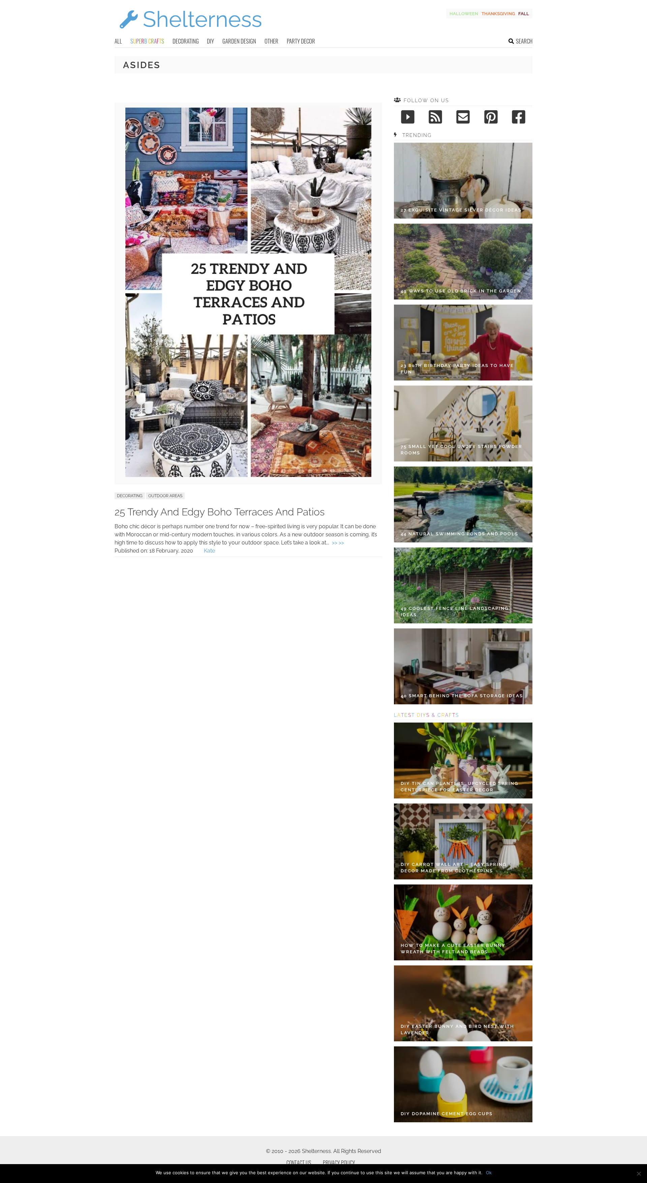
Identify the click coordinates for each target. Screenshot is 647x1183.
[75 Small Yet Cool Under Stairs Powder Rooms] (463, 423)
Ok (489, 1172)
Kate (209, 550)
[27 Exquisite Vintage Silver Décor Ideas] (463, 181)
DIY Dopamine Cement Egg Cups (447, 1113)
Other (271, 41)
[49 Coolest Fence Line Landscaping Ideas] (463, 585)
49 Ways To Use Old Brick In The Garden (461, 290)
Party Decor (301, 41)
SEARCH (524, 41)
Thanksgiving (498, 13)
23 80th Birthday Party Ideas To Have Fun (457, 369)
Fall (523, 13)
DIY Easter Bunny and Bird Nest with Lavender (457, 1030)
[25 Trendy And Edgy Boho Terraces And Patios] (248, 475)
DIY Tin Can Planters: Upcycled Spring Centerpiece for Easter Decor (459, 787)
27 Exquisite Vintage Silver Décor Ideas (461, 210)
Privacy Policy (339, 1163)
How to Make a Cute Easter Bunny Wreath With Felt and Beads (453, 949)
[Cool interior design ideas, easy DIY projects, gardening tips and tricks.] (190, 32)
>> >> (338, 542)
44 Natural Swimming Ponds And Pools (459, 533)
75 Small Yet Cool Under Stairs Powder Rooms (461, 450)
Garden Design (239, 41)
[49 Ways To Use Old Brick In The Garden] (463, 262)
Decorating (186, 41)
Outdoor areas (165, 496)
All (118, 41)
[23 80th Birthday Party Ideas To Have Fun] (463, 343)
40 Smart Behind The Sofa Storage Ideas (462, 695)
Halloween (464, 13)
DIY (210, 41)
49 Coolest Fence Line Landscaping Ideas (455, 612)
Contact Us (298, 1163)
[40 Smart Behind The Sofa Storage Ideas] (463, 666)
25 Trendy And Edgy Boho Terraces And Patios (220, 512)
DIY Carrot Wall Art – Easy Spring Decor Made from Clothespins (453, 868)
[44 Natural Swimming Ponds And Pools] (463, 504)
